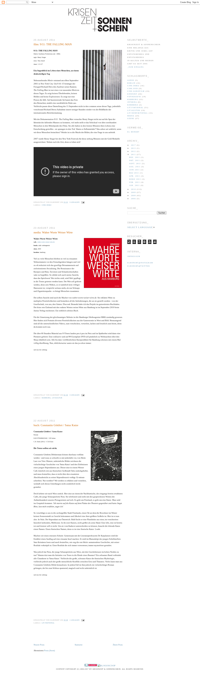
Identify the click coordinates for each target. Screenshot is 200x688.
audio (130, 80)
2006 (134, 198)
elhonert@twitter (138, 266)
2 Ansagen (75, 620)
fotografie (134, 96)
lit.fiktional (48, 623)
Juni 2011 (135, 170)
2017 (134, 145)
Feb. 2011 (135, 182)
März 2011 (135, 179)
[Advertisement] (70, 218)
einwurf (132, 94)
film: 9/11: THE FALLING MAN (53, 44)
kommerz (132, 105)
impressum (133, 256)
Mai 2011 (134, 173)
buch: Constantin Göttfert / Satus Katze (56, 425)
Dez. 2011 (135, 157)
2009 (134, 192)
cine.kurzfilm (136, 91)
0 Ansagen (75, 202)
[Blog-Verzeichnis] (91, 665)
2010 (134, 189)
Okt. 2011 (135, 160)
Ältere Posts (118, 645)
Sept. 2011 (135, 163)
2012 (134, 151)
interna (132, 102)
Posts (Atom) (49, 650)
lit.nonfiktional (137, 113)
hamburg (46, 398)
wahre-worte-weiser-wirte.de (46, 242)
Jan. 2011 (135, 185)
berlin (131, 83)
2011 (134, 154)
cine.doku (47, 205)
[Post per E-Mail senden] (82, 202)
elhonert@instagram (140, 263)
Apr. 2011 (135, 176)
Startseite (78, 645)
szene (130, 118)
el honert (133, 132)
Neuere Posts (39, 645)
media (130, 116)
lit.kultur (57, 398)
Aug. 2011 (135, 167)
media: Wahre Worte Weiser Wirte (53, 232)
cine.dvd (132, 88)
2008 (134, 195)
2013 (134, 148)
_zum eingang (135, 67)
